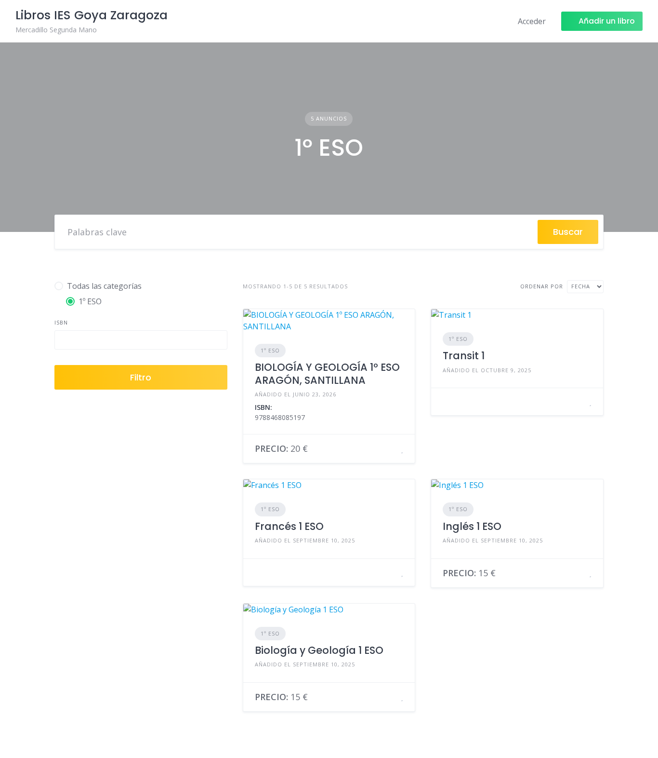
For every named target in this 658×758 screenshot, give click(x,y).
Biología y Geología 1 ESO (319, 650)
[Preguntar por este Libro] (390, 449)
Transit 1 (464, 356)
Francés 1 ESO (289, 526)
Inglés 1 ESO (472, 526)
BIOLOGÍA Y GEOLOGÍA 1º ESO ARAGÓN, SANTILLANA (327, 373)
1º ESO (270, 350)
